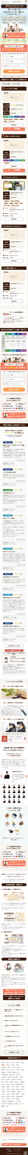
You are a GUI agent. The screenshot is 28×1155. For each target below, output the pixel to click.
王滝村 (3, 1094)
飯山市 (19, 1067)
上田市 (13, 1062)
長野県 (19, 1139)
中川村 (3, 1084)
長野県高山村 (10, 1101)
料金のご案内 (14, 839)
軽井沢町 (9, 1077)
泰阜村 (13, 1089)
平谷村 (13, 1087)
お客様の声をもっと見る (14, 646)
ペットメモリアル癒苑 (11, 88)
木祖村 (19, 1092)
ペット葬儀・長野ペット (9, 268)
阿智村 (8, 1087)
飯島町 (16, 1082)
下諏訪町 (13, 1079)
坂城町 (17, 1099)
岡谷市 (17, 1062)
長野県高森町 (19, 1084)
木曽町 (13, 1094)
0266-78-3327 (13, 295)
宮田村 (8, 1084)
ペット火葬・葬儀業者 (12, 1139)
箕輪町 (11, 1082)
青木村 (3, 1079)
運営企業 (8, 1149)
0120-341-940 (13, 213)
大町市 (14, 1067)
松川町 (13, 1084)
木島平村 (3, 1104)
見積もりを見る (14, 71)
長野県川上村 (15, 1072)
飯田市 (22, 1062)
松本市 (8, 1062)
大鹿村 (3, 1092)
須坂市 (8, 1065)
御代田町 (15, 1077)
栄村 (7, 1106)
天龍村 (8, 1089)
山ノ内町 (18, 1101)
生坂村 (22, 1094)
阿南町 (3, 1087)
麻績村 (17, 1094)
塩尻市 (8, 1070)
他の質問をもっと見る (14, 1052)
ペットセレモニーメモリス (10, 177)
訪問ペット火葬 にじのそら (12, 136)
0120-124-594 (13, 255)
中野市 (9, 1067)
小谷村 (13, 1099)
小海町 (9, 1072)
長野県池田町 (19, 1096)
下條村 (22, 1087)
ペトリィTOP (4, 1139)
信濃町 (16, 1104)
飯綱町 (3, 1106)
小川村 (21, 1104)
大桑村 (8, 1094)
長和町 (8, 1079)
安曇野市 (3, 1072)
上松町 (8, 1092)
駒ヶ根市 (3, 1067)
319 (22, 105)
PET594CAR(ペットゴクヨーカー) (12, 226)
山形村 (3, 1096)
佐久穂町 (3, 1077)
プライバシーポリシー (17, 1149)
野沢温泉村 (10, 1104)
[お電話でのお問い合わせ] (14, 411)
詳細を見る (14, 125)
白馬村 (8, 1099)
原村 (2, 1082)
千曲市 (17, 1070)
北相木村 (18, 1075)
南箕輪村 (22, 1082)
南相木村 (12, 1075)
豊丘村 (22, 1089)
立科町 (21, 1077)
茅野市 (3, 1070)
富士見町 (19, 1079)
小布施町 (3, 1101)
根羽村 (17, 1087)
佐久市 (13, 1070)
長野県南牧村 (4, 1075)
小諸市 (13, 1065)
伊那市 (17, 1065)
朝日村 (8, 1096)
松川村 (3, 1099)
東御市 (22, 1070)
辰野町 (7, 1082)
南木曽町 (13, 1092)
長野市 (3, 1062)
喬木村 (17, 1089)
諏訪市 (3, 1065)
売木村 (3, 1089)
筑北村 (13, 1096)
